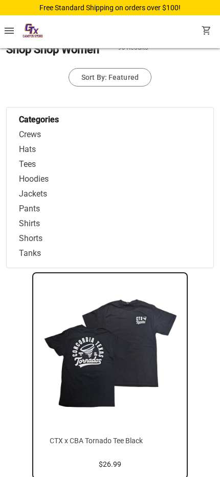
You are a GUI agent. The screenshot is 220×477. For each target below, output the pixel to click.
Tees (27, 164)
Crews (30, 134)
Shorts (30, 238)
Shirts (29, 223)
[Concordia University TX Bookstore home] (33, 31)
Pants (29, 208)
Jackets (33, 194)
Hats (27, 149)
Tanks (30, 253)
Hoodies (34, 179)
